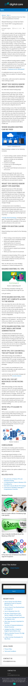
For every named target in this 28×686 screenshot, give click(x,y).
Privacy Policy (8, 649)
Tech (3, 30)
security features (16, 376)
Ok (14, 683)
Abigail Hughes (7, 28)
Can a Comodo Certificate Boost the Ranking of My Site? (13, 535)
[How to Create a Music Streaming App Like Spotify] (14, 504)
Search (14, 591)
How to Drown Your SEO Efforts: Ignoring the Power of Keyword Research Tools (12, 603)
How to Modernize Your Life (12, 611)
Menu (2, 10)
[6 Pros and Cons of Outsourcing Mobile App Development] (14, 546)
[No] (26, 681)
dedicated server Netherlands (16, 69)
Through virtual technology (9, 217)
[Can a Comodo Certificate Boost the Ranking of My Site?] (14, 525)
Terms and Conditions (10, 651)
